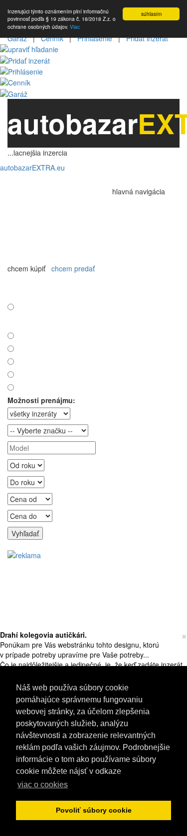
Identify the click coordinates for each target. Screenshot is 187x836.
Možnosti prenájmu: (41, 400)
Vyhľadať (25, 533)
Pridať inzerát (147, 38)
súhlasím (151, 13)
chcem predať (73, 268)
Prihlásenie (94, 38)
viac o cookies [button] (42, 784)
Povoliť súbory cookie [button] (94, 810)
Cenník (52, 38)
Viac (75, 26)
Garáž (17, 38)
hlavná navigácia (139, 191)
